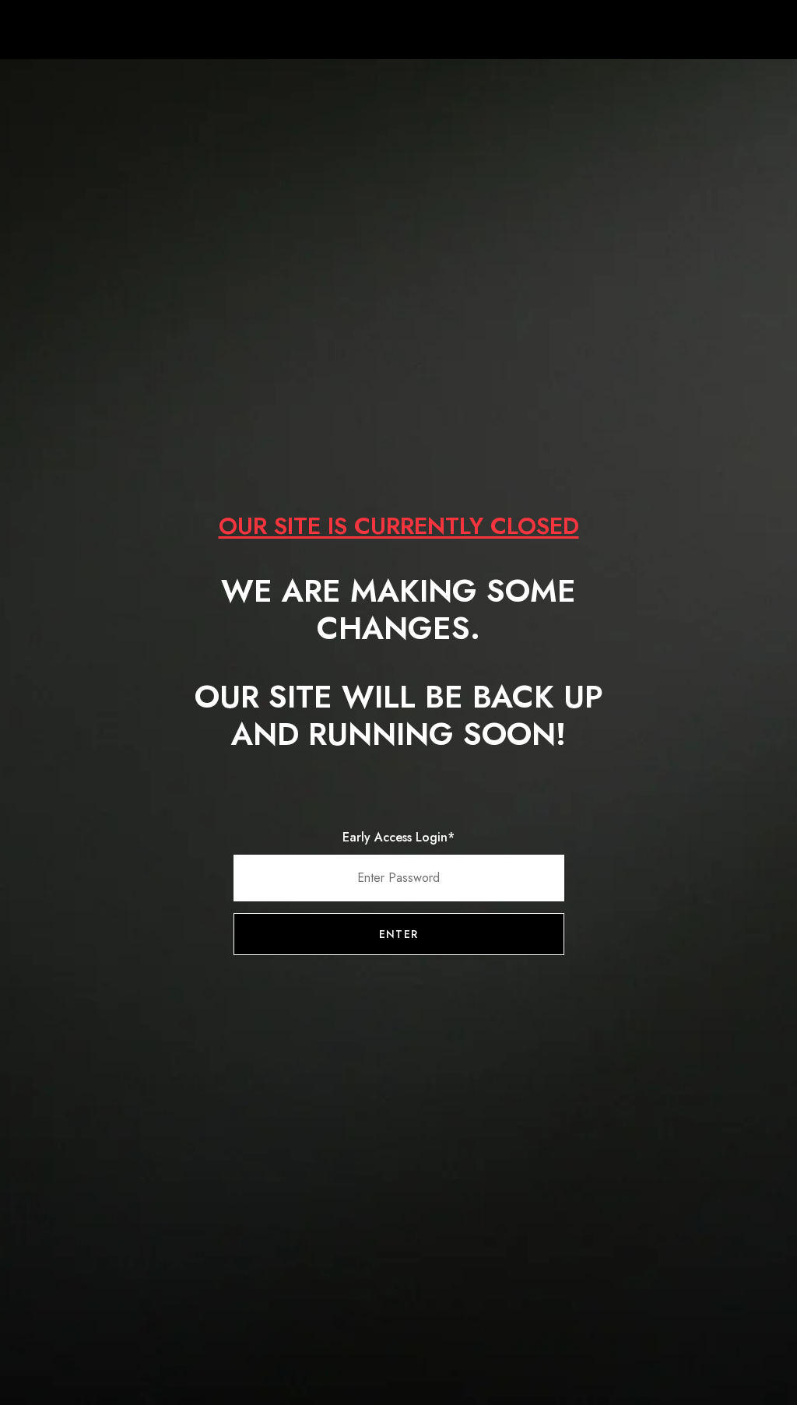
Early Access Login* (398, 837)
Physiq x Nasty (398, 31)
